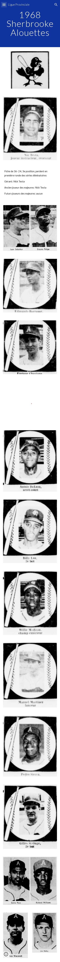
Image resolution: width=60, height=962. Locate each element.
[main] (30, 23)
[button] (4, 4)
